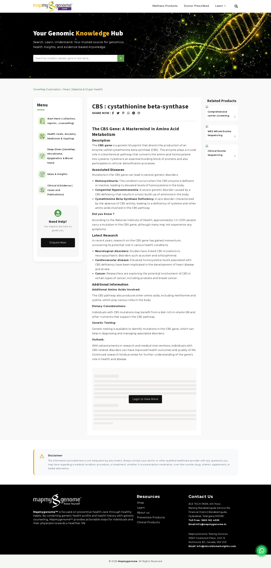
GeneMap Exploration (47, 89)
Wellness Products (165, 6)
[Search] (120, 58)
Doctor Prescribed (196, 6)
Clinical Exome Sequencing (217, 153)
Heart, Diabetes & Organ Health (83, 89)
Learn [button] (219, 6)
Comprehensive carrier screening (218, 113)
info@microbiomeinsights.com (216, 546)
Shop (140, 503)
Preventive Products (151, 517)
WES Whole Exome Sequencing (219, 133)
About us (143, 512)
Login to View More (145, 399)
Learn (141, 508)
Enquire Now (58, 242)
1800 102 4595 (210, 520)
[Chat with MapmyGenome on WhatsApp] (261, 550)
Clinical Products (148, 522)
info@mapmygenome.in (211, 524)
